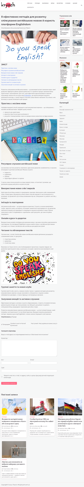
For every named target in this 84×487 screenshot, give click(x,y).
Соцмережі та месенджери (67, 168)
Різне (61, 156)
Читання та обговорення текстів (11, 80)
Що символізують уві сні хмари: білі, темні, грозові (77, 50)
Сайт (2, 368)
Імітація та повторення (8, 75)
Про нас (29, 3)
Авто (61, 106)
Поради (37, 3)
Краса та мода (64, 127)
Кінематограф (63, 124)
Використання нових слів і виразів (12, 73)
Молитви (60, 3)
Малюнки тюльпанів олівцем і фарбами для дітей (76, 73)
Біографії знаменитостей (66, 109)
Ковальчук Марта (24, 28)
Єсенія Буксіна (7, 426)
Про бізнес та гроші (65, 150)
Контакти (30, 7)
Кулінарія (62, 130)
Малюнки (45, 3)
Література (63, 133)
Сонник (67, 3)
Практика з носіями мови (9, 68)
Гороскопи (62, 115)
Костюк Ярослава (35, 426)
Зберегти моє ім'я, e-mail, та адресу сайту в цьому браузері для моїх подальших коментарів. (29, 376)
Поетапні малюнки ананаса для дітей (63, 96)
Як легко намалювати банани (76, 95)
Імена (61, 121)
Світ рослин (63, 159)
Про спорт (62, 153)
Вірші (52, 3)
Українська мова (64, 174)
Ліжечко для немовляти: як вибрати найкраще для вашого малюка (13, 464)
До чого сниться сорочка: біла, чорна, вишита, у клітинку (65, 50)
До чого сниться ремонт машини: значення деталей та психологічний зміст (77, 32)
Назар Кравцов (7, 468)
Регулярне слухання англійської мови (13, 70)
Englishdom (27, 95)
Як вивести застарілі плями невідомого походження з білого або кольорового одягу (14, 421)
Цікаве (75, 3)
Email (32, 360)
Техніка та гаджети (65, 171)
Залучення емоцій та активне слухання (13, 84)
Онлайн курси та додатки (9, 77)
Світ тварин (63, 162)
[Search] (81, 5)
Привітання (63, 147)
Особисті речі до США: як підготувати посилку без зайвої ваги (41, 421)
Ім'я (2, 360)
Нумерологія (63, 141)
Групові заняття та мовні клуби (11, 82)
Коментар (4, 338)
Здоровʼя (62, 118)
